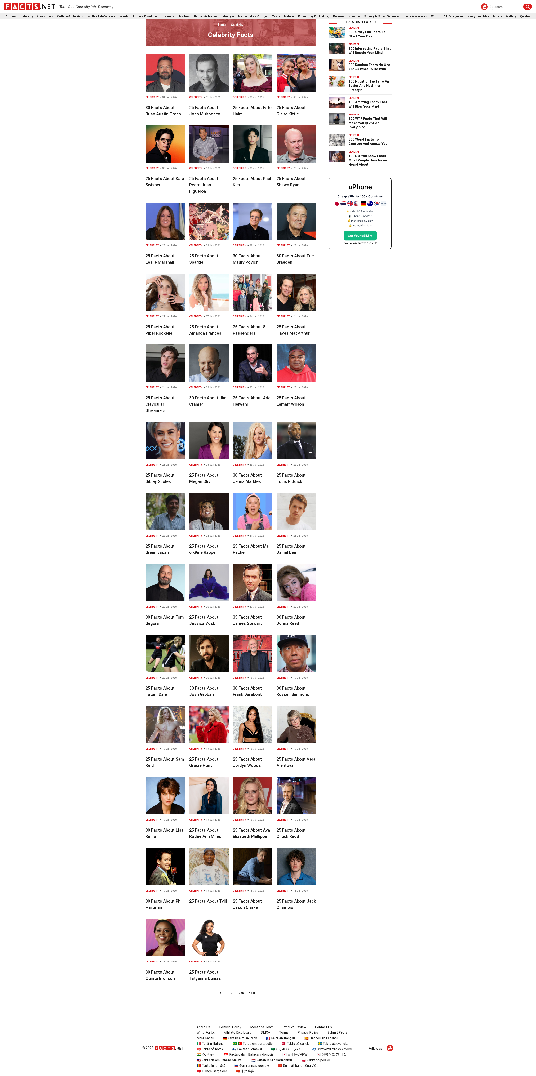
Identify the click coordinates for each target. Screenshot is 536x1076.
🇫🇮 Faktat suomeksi (247, 1049)
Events (124, 16)
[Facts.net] (29, 6)
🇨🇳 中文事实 (245, 1071)
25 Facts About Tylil (208, 901)
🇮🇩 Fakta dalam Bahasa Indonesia (248, 1055)
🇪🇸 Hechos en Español (321, 1038)
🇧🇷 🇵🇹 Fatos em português (253, 1044)
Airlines (11, 16)
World (435, 16)
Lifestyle (228, 16)
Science (354, 16)
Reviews (338, 16)
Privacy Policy (308, 1033)
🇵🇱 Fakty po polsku (316, 1060)
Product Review (294, 1027)
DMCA (265, 1033)
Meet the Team (261, 1027)
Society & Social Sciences (382, 16)
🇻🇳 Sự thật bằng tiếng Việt (298, 1066)
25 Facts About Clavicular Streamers (160, 404)
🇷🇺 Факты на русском (251, 1066)
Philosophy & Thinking (313, 16)
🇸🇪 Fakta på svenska (333, 1044)
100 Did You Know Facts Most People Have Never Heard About (368, 160)
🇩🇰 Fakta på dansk (295, 1044)
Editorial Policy (230, 1027)
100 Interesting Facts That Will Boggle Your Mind (370, 50)
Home (222, 24)
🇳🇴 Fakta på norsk (210, 1049)
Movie (276, 16)
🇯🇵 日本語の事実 (295, 1055)
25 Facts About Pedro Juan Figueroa (203, 185)
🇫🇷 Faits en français (280, 1038)
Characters (45, 16)
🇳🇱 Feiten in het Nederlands (271, 1060)
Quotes (525, 16)
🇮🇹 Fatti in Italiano (210, 1044)
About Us (203, 1027)
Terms (284, 1033)
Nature (289, 16)
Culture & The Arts (70, 16)
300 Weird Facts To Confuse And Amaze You (368, 141)
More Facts (205, 1038)
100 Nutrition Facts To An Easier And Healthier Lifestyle (369, 85)
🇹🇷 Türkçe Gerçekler (212, 1071)
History (184, 16)
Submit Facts (337, 1033)
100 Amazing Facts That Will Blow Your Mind (368, 104)
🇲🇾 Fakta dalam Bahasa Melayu (219, 1060)
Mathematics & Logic (253, 16)
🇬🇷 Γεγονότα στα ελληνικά (332, 1049)
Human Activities (206, 16)
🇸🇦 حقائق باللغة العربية (287, 1049)
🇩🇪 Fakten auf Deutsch (240, 1038)
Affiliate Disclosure (238, 1033)
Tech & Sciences (415, 16)
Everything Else (478, 16)
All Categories (453, 16)
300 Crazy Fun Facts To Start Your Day (367, 34)
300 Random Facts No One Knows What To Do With (369, 67)
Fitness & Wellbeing (146, 16)
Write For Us (206, 1033)
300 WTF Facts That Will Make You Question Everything (368, 123)
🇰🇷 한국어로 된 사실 (332, 1055)
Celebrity (26, 16)
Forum (497, 16)
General (169, 16)
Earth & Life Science (101, 16)
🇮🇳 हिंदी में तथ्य (206, 1055)
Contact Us (323, 1027)
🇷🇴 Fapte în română (211, 1066)
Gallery (511, 16)
